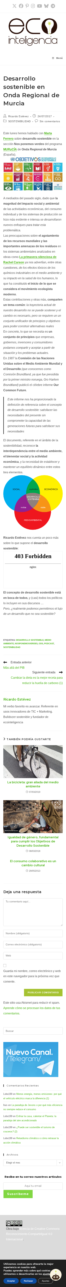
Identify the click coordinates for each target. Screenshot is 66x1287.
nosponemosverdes (26, 643)
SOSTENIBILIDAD (19, 121)
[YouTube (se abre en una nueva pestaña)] (39, 6)
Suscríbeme (18, 1194)
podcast (49, 643)
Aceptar (11, 1280)
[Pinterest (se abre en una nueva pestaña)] (27, 6)
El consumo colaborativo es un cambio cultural (33, 863)
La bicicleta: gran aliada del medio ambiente (33, 784)
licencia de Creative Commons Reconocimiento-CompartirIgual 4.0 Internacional (33, 1234)
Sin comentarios (50, 121)
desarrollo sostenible (30, 640)
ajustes (47, 1274)
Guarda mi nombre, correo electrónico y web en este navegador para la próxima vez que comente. (32, 976)
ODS (41, 643)
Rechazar (28, 1280)
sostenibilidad (11, 647)
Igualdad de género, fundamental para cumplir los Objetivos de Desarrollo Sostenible (33, 841)
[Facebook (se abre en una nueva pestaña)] (21, 6)
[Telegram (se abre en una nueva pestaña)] (52, 6)
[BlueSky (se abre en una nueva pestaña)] (46, 6)
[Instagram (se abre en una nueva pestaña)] (33, 6)
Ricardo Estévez (18, 116)
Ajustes (45, 1280)
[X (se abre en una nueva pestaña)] (14, 6)
